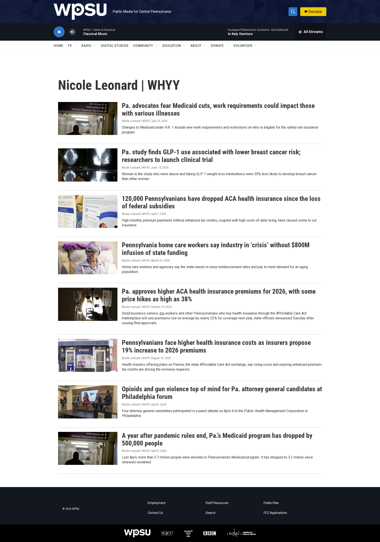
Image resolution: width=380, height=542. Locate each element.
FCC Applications (275, 513)
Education (172, 45)
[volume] (72, 32)
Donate (315, 11)
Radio (86, 45)
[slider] (79, 31)
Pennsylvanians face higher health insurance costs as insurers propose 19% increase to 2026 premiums (216, 346)
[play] (59, 32)
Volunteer (242, 45)
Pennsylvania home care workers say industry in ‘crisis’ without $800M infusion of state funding (216, 248)
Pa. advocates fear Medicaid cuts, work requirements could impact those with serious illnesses (218, 109)
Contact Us (155, 513)
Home (58, 45)
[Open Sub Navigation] (75, 45)
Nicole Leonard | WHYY (136, 121)
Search (211, 513)
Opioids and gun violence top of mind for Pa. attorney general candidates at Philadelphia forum (222, 392)
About (195, 45)
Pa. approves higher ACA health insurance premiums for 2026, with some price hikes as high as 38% (219, 295)
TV (70, 45)
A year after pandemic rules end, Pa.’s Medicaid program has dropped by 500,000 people (217, 439)
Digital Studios (115, 45)
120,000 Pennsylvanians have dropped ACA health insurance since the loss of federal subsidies (221, 202)
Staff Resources (217, 503)
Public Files (271, 503)
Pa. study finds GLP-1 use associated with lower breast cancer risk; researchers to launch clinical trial (211, 156)
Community (143, 45)
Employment (157, 503)
